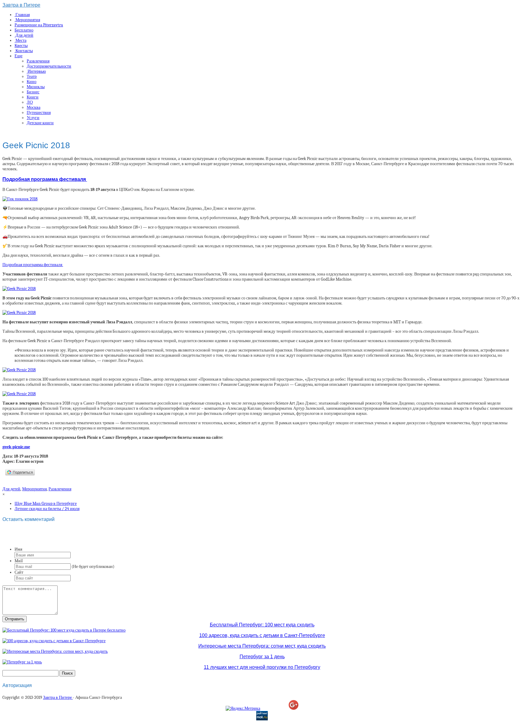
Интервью (36, 71)
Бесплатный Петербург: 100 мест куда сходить (262, 624)
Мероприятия (27, 19)
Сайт (19, 572)
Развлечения (38, 61)
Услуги (33, 117)
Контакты (24, 50)
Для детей (24, 35)
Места (20, 40)
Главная (22, 14)
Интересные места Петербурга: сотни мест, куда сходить (262, 646)
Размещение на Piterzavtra (39, 25)
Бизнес (33, 92)
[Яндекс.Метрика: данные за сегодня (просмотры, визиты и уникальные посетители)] (243, 708)
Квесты (21, 45)
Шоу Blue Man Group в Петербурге (46, 503)
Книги (33, 97)
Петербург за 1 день (262, 656)
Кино (31, 81)
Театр (32, 76)
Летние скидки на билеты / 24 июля (47, 508)
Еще (18, 55)
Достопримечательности (49, 66)
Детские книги (40, 122)
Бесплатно (24, 30)
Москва (33, 107)
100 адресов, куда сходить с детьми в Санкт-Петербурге (262, 635)
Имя (18, 549)
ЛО (30, 102)
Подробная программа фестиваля (44, 179)
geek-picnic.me (16, 446)
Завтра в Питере (21, 5)
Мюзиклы (36, 86)
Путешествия (39, 112)
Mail (19, 560)
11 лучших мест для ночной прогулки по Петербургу (262, 667)
